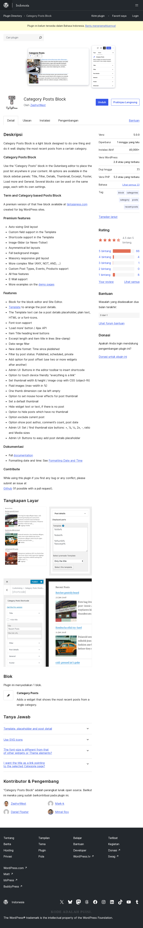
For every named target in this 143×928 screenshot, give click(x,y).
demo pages (46, 284)
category (124, 199)
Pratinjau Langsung (125, 102)
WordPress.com (15, 868)
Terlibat (113, 838)
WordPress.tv (83, 856)
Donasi (114, 850)
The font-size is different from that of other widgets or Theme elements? (27, 751)
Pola (41, 856)
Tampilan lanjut (108, 217)
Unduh (102, 102)
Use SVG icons (13, 739)
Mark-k (59, 803)
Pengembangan (68, 120)
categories (132, 192)
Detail (10, 120)
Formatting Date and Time (65, 460)
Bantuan (134, 120)
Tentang (8, 838)
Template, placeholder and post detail (27, 728)
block (121, 192)
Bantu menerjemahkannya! (100, 25)
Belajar (77, 838)
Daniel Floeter (20, 812)
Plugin (42, 850)
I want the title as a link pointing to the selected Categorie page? (24, 764)
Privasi (7, 856)
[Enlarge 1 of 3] (41, 511)
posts (135, 199)
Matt (8, 874)
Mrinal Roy (62, 812)
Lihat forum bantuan (112, 323)
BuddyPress (12, 886)
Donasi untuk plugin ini (113, 356)
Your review (106, 281)
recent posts (131, 206)
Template (15, 307)
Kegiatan (113, 844)
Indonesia (18, 902)
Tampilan (44, 838)
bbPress (10, 880)
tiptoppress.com (77, 204)
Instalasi (45, 120)
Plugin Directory (12, 15)
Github (7, 488)
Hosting (8, 850)
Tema (42, 844)
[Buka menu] (137, 5)
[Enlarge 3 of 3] (87, 583)
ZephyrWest (38, 105)
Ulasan (27, 120)
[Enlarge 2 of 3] (87, 511)
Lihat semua (132, 281)
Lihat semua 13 (131, 184)
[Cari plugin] (40, 37)
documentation (23, 455)
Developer (79, 850)
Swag (113, 856)
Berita (7, 844)
